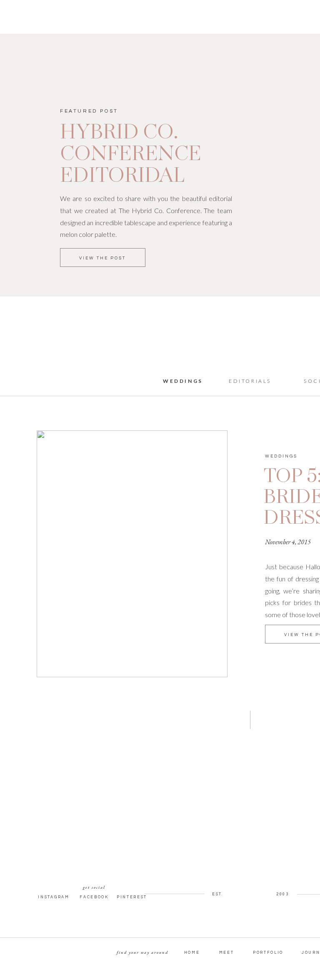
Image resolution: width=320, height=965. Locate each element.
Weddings (281, 456)
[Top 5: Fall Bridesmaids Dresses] (132, 553)
